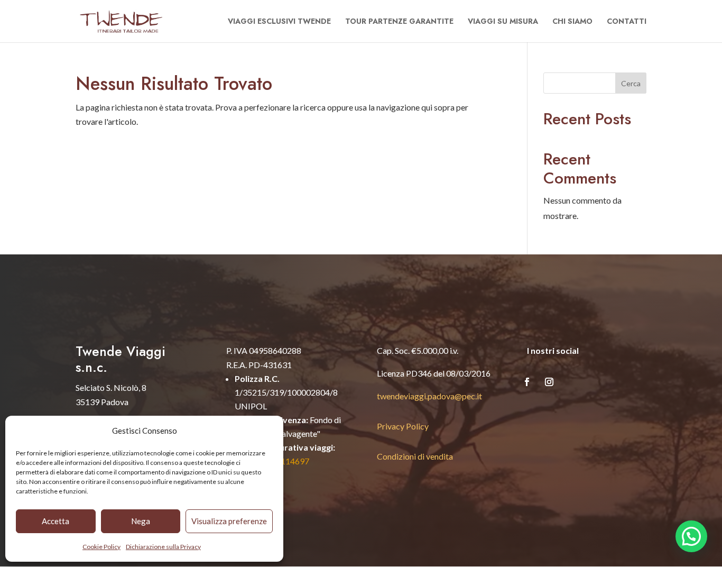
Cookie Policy (101, 547)
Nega (140, 521)
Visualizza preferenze (229, 521)
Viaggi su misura (503, 21)
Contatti (626, 21)
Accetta (55, 521)
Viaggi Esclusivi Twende (279, 21)
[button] (691, 536)
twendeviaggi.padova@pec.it (429, 396)
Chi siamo (572, 21)
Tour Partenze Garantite (399, 21)
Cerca (631, 83)
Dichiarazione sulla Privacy (163, 547)
